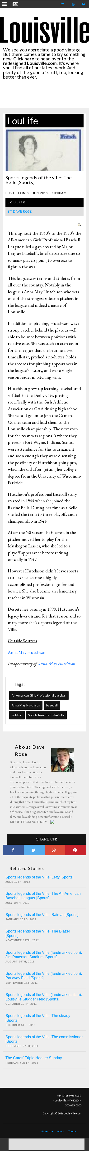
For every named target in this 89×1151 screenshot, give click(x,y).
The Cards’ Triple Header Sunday (33, 1058)
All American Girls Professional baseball (39, 695)
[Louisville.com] (52, 822)
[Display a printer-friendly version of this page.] (79, 224)
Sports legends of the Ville (46, 715)
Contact (73, 1131)
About (60, 1131)
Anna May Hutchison (27, 652)
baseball (52, 705)
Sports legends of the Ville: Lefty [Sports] (39, 877)
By (20, 211)
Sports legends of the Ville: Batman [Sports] (41, 915)
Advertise (47, 1131)
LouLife (23, 120)
